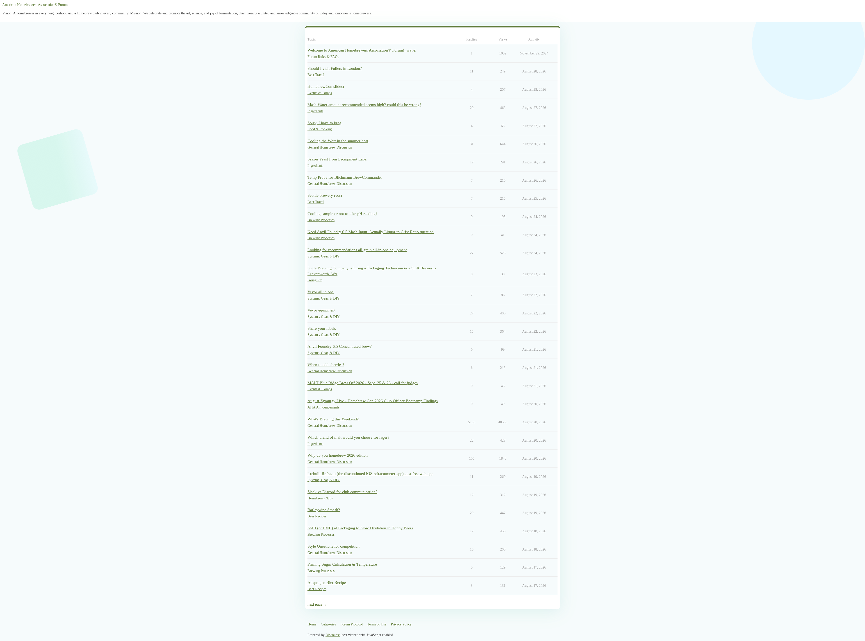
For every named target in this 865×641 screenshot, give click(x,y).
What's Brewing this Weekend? (333, 419)
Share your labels (321, 328)
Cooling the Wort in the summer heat (337, 141)
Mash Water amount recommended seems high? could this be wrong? (364, 104)
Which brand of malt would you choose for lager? (348, 437)
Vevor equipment (321, 310)
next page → (317, 604)
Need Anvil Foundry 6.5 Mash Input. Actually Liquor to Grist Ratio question (370, 232)
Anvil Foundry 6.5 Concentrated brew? (339, 346)
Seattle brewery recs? (324, 195)
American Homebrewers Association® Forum (35, 5)
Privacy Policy (401, 624)
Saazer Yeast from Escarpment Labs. (337, 159)
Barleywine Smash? (323, 510)
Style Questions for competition (333, 546)
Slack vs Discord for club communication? (342, 492)
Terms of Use (376, 624)
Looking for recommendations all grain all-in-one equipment (357, 250)
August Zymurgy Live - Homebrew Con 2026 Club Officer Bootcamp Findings (372, 401)
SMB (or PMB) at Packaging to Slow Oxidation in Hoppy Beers (360, 528)
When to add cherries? (325, 364)
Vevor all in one (320, 292)
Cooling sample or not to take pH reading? (342, 213)
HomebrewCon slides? (325, 86)
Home (311, 624)
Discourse (333, 635)
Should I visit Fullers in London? (334, 68)
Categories (328, 624)
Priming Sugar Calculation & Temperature (342, 564)
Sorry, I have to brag (324, 123)
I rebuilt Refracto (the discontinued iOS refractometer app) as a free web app (370, 473)
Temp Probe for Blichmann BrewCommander (344, 177)
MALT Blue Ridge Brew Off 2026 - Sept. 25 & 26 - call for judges (362, 383)
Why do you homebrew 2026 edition (337, 455)
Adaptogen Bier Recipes (327, 582)
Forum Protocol (351, 624)
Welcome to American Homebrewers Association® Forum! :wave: (361, 50)
